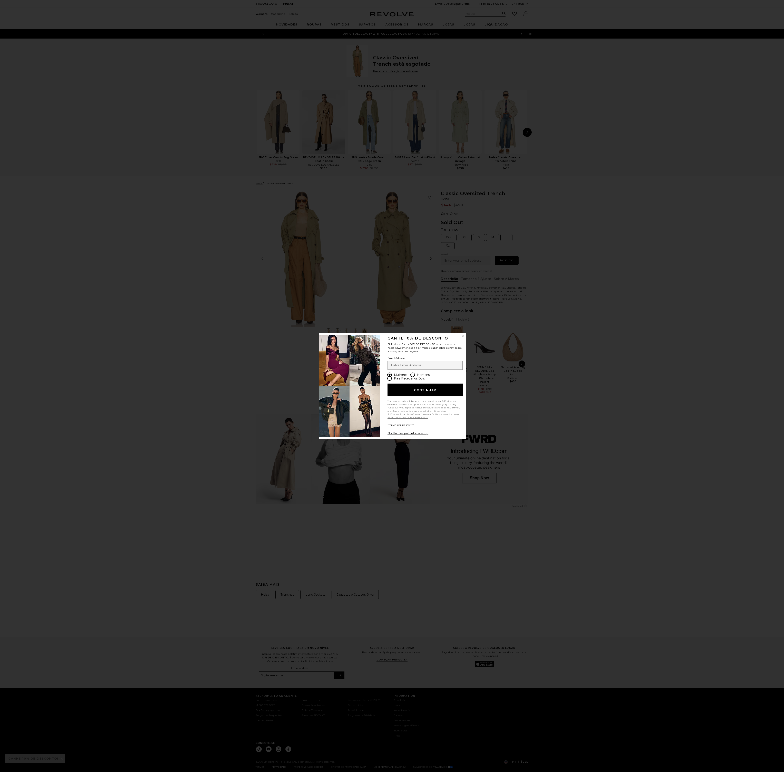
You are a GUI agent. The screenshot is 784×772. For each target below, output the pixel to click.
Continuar (425, 390)
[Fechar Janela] (462, 336)
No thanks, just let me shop (408, 433)
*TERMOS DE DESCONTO (401, 425)
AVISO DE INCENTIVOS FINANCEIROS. (408, 417)
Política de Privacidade (400, 414)
